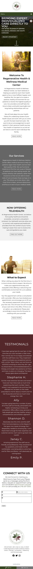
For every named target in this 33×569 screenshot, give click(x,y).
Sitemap (11, 550)
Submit (3, 505)
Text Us (25, 567)
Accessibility (18, 550)
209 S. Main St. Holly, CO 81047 (21, 547)
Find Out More (16, 234)
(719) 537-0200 (25, 486)
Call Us (9, 567)
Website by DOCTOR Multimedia (20, 551)
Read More (16, 136)
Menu (3, 14)
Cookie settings (16, 564)
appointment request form (16, 485)
